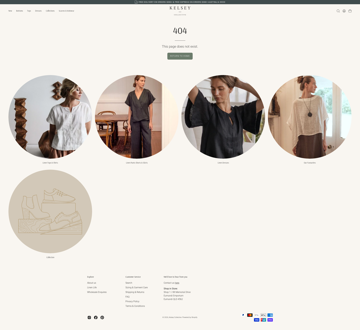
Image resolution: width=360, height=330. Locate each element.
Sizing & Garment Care (136, 287)
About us (91, 283)
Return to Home (180, 56)
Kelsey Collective (175, 317)
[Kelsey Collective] (180, 10)
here (177, 283)
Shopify (194, 317)
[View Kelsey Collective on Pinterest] (102, 317)
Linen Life (92, 287)
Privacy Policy (132, 301)
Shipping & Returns (134, 292)
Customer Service (133, 276)
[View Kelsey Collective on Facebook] (96, 317)
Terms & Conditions (135, 306)
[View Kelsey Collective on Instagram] (89, 317)
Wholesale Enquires (97, 292)
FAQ (127, 296)
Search (128, 283)
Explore (90, 276)
